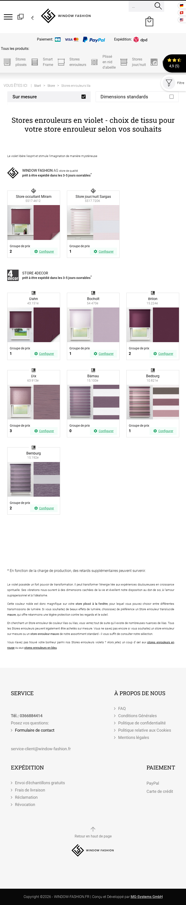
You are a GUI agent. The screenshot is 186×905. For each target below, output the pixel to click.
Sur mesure (24, 96)
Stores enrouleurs (77, 62)
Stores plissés (21, 62)
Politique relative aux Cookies (144, 730)
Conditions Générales (137, 715)
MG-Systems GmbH (147, 897)
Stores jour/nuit (139, 62)
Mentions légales (133, 737)
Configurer (46, 251)
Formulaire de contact (34, 730)
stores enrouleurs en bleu (40, 647)
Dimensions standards (124, 96)
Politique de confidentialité (142, 723)
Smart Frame (48, 62)
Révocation (25, 804)
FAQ (122, 708)
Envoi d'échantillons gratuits (40, 782)
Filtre (180, 83)
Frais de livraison (30, 790)
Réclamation (26, 797)
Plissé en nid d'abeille (109, 62)
